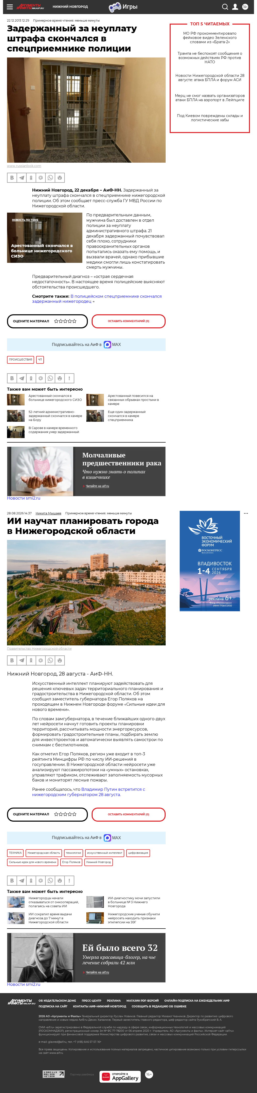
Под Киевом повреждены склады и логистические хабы (210, 118)
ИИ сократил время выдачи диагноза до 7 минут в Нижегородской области (50, 918)
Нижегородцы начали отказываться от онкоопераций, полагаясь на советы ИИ (54, 902)
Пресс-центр (91, 1000)
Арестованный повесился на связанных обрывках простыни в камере (133, 400)
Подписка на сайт (53, 1006)
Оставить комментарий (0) (128, 321)
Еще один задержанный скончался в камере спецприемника (127, 416)
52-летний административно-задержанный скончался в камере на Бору (55, 416)
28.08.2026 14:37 (19, 513)
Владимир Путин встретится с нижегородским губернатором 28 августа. (88, 792)
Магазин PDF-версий (142, 1000)
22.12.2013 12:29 (18, 20)
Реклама (114, 1000)
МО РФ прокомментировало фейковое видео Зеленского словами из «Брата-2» (210, 37)
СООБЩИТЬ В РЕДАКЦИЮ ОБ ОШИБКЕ (159, 1006)
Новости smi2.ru (23, 498)
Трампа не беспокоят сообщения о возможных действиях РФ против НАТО (210, 57)
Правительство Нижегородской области (39, 648)
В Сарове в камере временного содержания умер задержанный (54, 430)
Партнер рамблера (82, 1074)
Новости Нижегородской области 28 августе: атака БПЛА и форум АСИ (209, 78)
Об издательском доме (57, 1000)
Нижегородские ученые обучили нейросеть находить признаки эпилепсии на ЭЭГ (134, 918)
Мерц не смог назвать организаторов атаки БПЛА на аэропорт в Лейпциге (210, 98)
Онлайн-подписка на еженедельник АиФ (197, 1000)
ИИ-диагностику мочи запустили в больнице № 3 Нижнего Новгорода (134, 902)
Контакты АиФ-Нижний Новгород (99, 1006)
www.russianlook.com (24, 166)
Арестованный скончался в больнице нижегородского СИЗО (55, 398)
